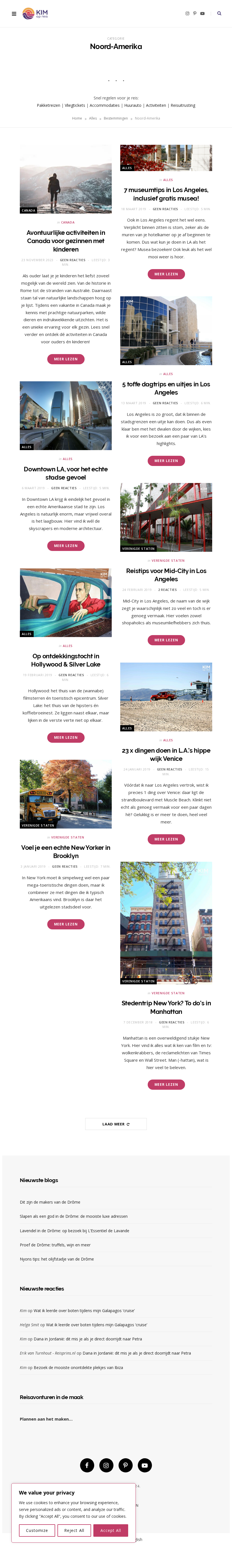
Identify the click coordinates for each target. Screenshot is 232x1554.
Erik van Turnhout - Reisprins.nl (48, 1353)
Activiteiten (156, 105)
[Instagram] (106, 1465)
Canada (28, 210)
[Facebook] (87, 1465)
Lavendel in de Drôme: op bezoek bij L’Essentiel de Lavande (74, 1230)
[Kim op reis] (35, 13)
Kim (23, 1310)
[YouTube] (145, 1465)
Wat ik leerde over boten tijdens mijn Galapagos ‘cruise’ (84, 1310)
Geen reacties (73, 260)
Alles (93, 118)
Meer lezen (66, 359)
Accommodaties (105, 105)
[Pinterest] (126, 1465)
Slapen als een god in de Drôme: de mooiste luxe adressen (74, 1216)
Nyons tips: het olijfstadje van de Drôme (57, 1259)
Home (77, 118)
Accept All (110, 1530)
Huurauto (132, 105)
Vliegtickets (75, 105)
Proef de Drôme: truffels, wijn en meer (55, 1245)
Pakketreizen (48, 105)
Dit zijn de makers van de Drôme (50, 1202)
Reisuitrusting (183, 105)
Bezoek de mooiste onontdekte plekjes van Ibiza (78, 1367)
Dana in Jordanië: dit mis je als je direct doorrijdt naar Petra (88, 1339)
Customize (37, 1530)
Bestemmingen (116, 118)
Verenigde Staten (138, 548)
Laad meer (114, 1124)
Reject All (74, 1530)
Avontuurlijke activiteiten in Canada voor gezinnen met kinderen (66, 241)
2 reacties (167, 589)
